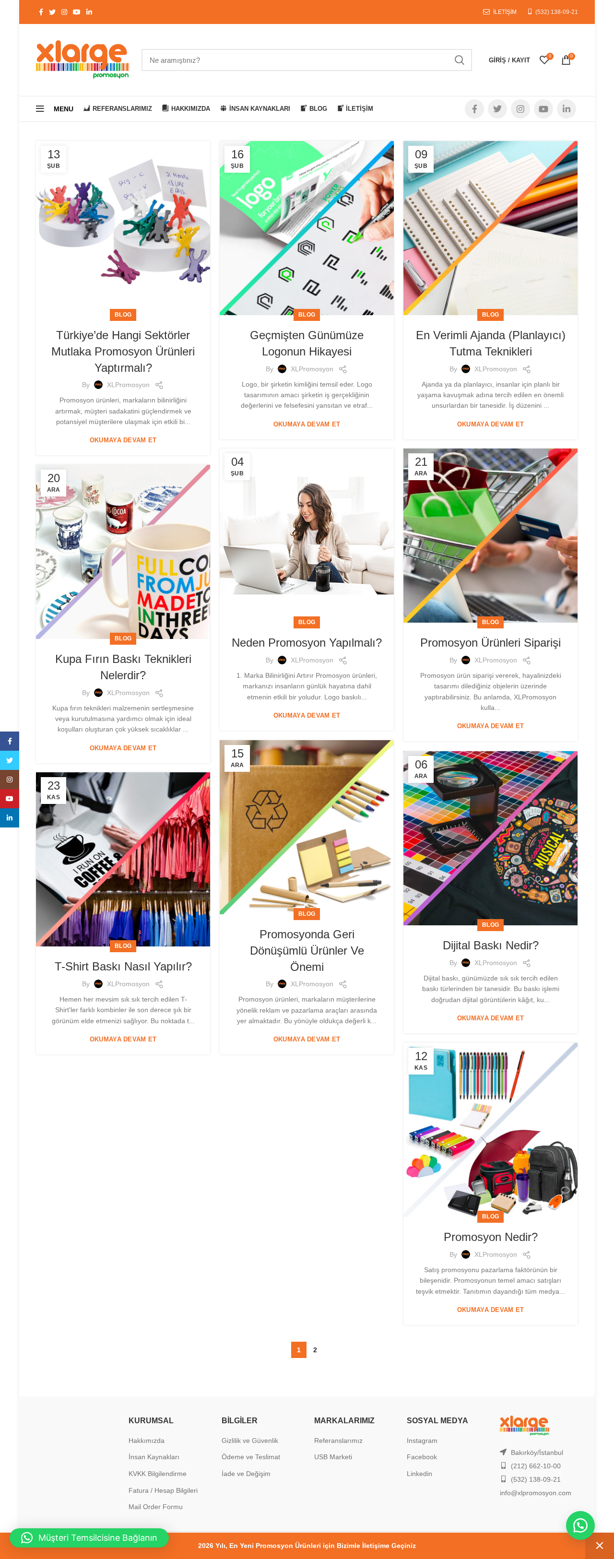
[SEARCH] (459, 60)
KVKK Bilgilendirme (158, 1473)
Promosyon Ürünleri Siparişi (490, 642)
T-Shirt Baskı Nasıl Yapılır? (123, 966)
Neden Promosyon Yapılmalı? (307, 642)
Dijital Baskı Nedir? (491, 945)
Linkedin (419, 1473)
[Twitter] (9, 760)
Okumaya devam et (123, 440)
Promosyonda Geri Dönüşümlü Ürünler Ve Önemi (307, 950)
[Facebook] (9, 741)
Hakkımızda (147, 1440)
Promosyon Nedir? (491, 1236)
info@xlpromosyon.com (535, 1493)
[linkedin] (9, 817)
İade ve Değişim (246, 1473)
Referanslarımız (338, 1440)
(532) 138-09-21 (556, 12)
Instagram (422, 1440)
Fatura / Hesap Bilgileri (163, 1490)
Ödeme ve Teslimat (251, 1457)
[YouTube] (9, 798)
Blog (123, 314)
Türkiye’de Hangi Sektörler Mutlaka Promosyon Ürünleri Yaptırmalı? (123, 351)
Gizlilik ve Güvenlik (250, 1440)
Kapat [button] (599, 1546)
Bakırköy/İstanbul (537, 1452)
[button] (580, 1525)
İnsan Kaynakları (154, 1457)
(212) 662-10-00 (536, 1466)
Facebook (422, 1457)
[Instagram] (9, 779)
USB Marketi (333, 1457)
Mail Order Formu (156, 1507)
